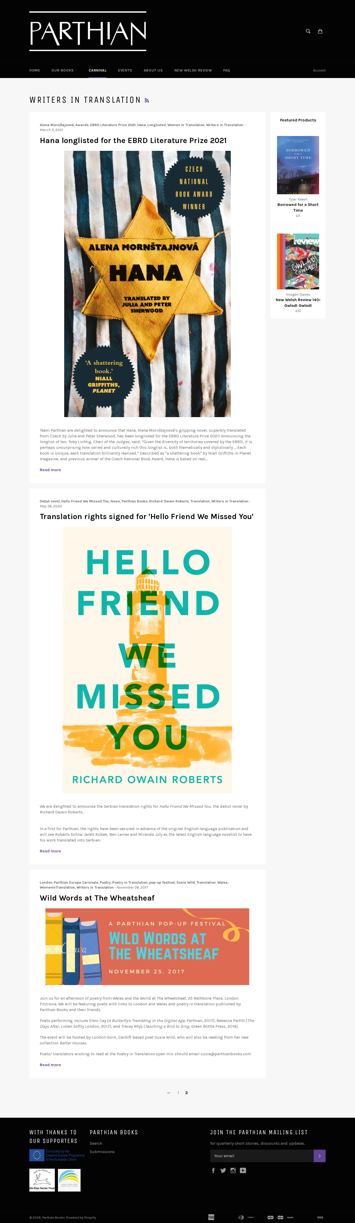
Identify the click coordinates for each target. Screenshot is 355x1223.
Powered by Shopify (81, 1217)
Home (34, 70)
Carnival (98, 70)
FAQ (226, 70)
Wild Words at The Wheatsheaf (97, 898)
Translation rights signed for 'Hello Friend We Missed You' (146, 516)
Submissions (102, 1151)
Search (96, 1143)
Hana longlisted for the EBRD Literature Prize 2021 (133, 140)
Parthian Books (53, 1217)
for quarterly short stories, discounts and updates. (257, 1143)
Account (319, 70)
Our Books (63, 70)
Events (125, 70)
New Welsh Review (193, 70)
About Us (153, 70)
